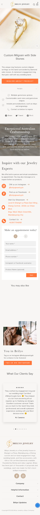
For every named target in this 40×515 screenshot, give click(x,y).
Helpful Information (20, 490)
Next (31, 275)
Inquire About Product (20, 81)
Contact (20, 496)
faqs (20, 89)
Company (20, 483)
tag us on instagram (18, 363)
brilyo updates (20, 502)
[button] (37, 505)
